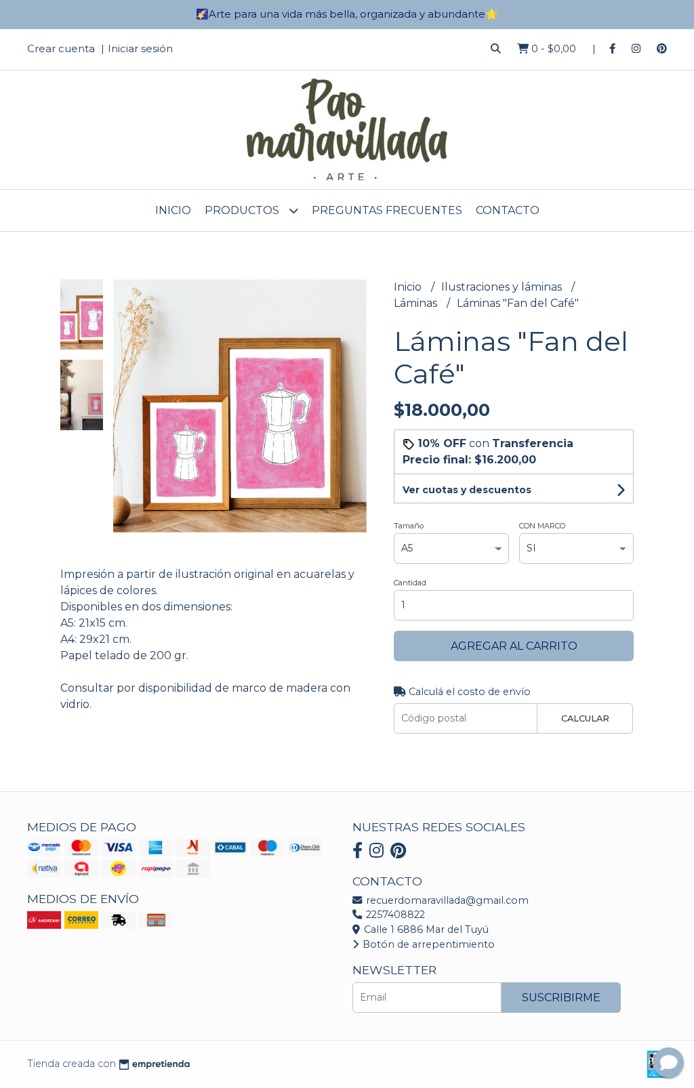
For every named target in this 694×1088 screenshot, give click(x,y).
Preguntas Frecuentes (387, 210)
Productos (243, 210)
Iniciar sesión (140, 48)
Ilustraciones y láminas (503, 286)
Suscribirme (561, 997)
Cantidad (410, 582)
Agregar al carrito (514, 646)
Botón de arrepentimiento (427, 944)
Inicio (173, 210)
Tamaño (409, 525)
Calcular (585, 718)
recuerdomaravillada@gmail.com (446, 900)
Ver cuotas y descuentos (467, 490)
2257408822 (394, 914)
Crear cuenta (61, 48)
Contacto (507, 210)
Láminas (417, 303)
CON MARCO (542, 525)
